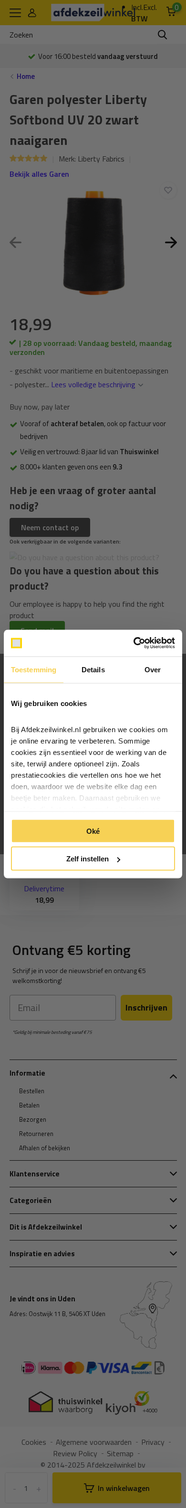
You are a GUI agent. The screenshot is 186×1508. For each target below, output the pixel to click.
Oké (93, 831)
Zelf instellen (87, 859)
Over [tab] (153, 669)
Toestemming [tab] (33, 669)
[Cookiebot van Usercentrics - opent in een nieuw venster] (134, 643)
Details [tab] (93, 669)
